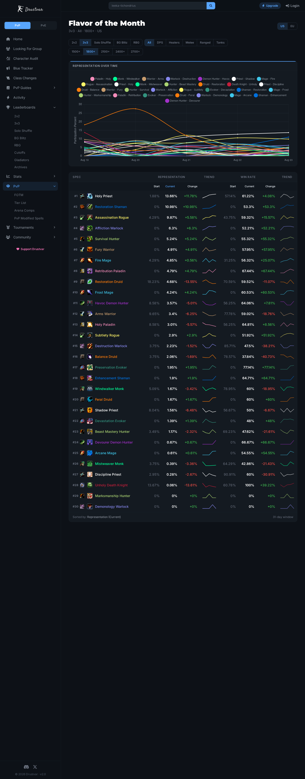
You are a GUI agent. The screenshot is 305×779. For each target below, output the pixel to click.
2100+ (105, 51)
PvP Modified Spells (29, 218)
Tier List (20, 203)
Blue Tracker (23, 68)
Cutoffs (19, 152)
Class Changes (24, 78)
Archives (20, 167)
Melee (190, 42)
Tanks (220, 42)
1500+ (76, 51)
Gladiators (21, 160)
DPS (160, 42)
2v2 (17, 116)
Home (17, 39)
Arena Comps (24, 210)
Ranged (205, 42)
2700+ (135, 51)
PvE (43, 25)
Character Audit (25, 58)
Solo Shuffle (23, 131)
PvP (17, 25)
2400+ (120, 51)
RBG (17, 145)
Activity (19, 97)
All (149, 42)
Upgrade (272, 5)
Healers (174, 42)
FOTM (18, 195)
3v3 (17, 123)
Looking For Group (27, 49)
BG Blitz (20, 138)
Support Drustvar (32, 249)
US (282, 26)
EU (292, 26)
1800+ (90, 51)
